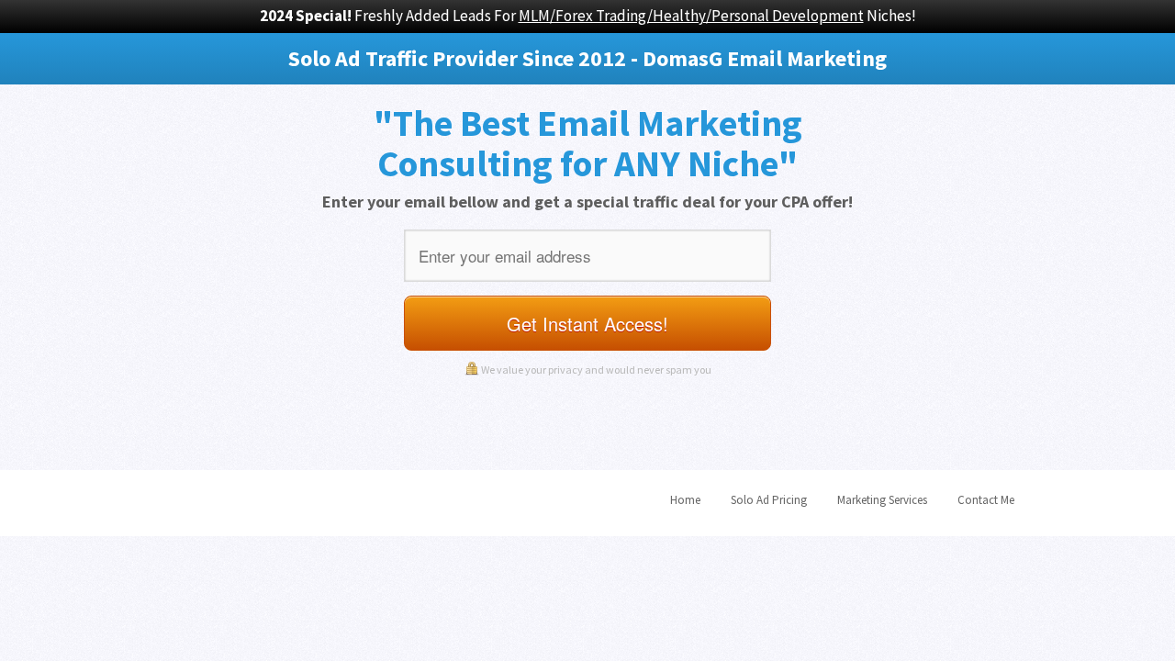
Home (685, 500)
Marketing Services (882, 500)
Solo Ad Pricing (769, 500)
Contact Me (985, 500)
